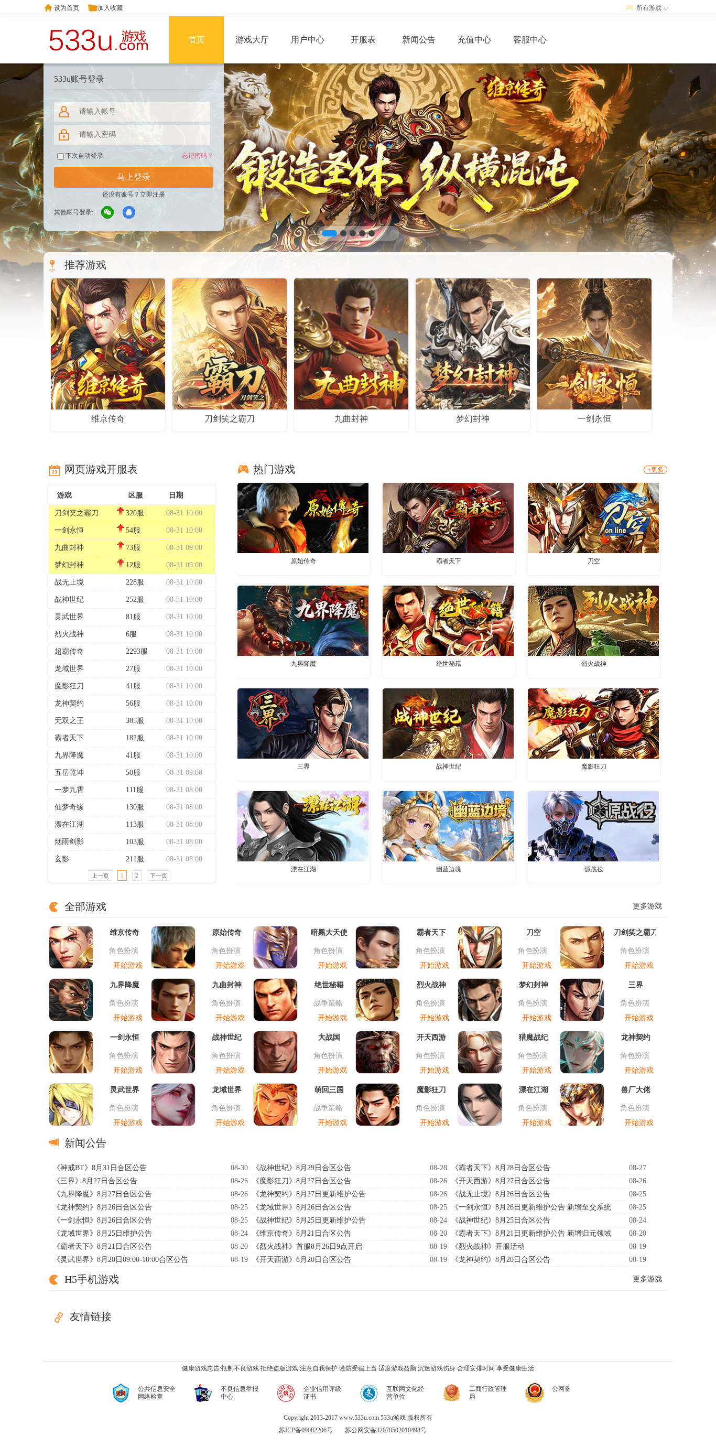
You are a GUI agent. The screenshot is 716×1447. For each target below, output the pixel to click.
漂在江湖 (69, 824)
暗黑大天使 (329, 932)
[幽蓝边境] (448, 825)
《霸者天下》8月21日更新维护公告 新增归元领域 (531, 1233)
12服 (133, 565)
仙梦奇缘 (69, 807)
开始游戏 (128, 965)
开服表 (363, 39)
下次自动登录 (83, 155)
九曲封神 (69, 548)
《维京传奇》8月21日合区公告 (301, 1233)
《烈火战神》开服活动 (488, 1246)
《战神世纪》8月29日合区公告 (301, 1168)
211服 (135, 859)
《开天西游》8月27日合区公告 (500, 1181)
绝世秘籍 (448, 663)
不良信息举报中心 (239, 1392)
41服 (133, 686)
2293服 (137, 651)
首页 (196, 39)
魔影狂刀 (69, 686)
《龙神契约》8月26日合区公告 (102, 1207)
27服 (133, 669)
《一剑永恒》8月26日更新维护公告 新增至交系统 (531, 1207)
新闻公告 (419, 39)
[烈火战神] (593, 620)
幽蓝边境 (448, 869)
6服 (131, 634)
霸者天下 (69, 738)
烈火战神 (69, 634)
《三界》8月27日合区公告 (95, 1181)
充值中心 (474, 39)
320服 (135, 513)
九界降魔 (69, 755)
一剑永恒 (69, 530)
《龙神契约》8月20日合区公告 (500, 1260)
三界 (303, 766)
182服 (135, 738)
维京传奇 (124, 932)
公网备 (561, 1388)
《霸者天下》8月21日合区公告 (102, 1246)
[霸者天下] (448, 517)
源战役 (593, 869)
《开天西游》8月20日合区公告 (301, 1260)
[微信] (108, 213)
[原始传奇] (302, 517)
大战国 (329, 1037)
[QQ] (129, 213)
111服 (135, 790)
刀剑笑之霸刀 (77, 513)
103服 (135, 842)
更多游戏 (647, 906)
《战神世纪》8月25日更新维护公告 (309, 1220)
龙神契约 (69, 703)
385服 (135, 721)
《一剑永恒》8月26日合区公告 (102, 1220)
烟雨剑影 (69, 842)
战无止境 (69, 582)
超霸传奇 (69, 651)
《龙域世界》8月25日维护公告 (102, 1233)
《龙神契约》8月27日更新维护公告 (309, 1194)
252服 (135, 599)
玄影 (62, 859)
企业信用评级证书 (322, 1392)
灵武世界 (69, 617)
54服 (133, 530)
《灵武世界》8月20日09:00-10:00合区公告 (120, 1260)
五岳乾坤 (69, 772)
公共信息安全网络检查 (157, 1392)
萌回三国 (329, 1090)
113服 (135, 824)
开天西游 (431, 1037)
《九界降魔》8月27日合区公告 (102, 1194)
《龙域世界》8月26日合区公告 (301, 1207)
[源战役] (593, 825)
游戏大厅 (252, 39)
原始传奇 (303, 561)
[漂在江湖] (302, 825)
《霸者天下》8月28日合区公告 (500, 1168)
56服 (133, 703)
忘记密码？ (197, 155)
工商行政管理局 (488, 1392)
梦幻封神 (69, 565)
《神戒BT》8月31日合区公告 (100, 1168)
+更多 (655, 469)
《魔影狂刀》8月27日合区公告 (301, 1181)
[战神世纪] (448, 723)
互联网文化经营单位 (405, 1392)
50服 (133, 772)
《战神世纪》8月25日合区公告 (500, 1220)
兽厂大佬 (635, 1090)
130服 (135, 807)
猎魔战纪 (533, 1037)
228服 (135, 582)
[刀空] (593, 517)
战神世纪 (69, 599)
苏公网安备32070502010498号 (386, 1430)
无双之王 (69, 721)
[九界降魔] (302, 620)
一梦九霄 (69, 790)
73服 (133, 548)
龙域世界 (69, 669)
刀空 (594, 561)
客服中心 (530, 39)
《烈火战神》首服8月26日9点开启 (307, 1246)
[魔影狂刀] (593, 723)
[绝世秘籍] (448, 620)
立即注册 (152, 194)
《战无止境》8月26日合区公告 (500, 1194)
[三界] (302, 723)
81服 (133, 617)
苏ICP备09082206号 (306, 1430)
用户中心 (307, 39)
